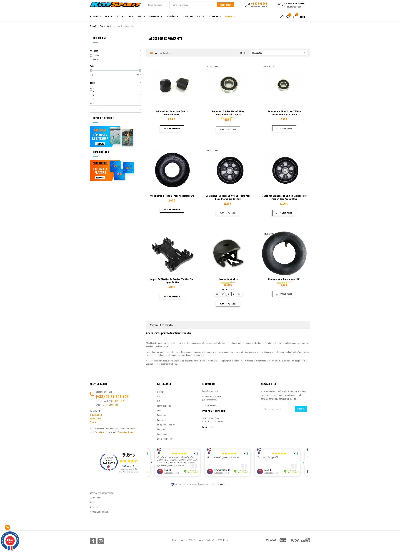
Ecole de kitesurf (164, 438)
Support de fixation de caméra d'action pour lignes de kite (171, 281)
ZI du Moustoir (96, 414)
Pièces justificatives (99, 511)
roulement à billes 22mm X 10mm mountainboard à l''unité (284, 113)
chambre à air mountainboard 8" (284, 279)
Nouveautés (279, 52)
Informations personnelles (101, 492)
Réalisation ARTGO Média (217, 540)
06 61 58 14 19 (112, 404)
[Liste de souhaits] (288, 16)
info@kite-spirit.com (125, 432)
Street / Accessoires (166, 424)
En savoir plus (207, 427)
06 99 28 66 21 (118, 400)
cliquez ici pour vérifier (220, 484)
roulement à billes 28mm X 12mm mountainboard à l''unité (228, 113)
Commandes (95, 497)
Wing (159, 396)
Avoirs (92, 502)
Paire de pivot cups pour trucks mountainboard (172, 113)
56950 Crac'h (95, 418)
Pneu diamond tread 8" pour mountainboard (172, 195)
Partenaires (199, 540)
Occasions (162, 429)
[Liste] (156, 53)
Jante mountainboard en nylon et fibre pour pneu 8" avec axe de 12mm (284, 197)
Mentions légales (179, 540)
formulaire (100, 432)
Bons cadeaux (163, 433)
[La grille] (151, 53)
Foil (158, 401)
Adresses (94, 506)
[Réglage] (281, 17)
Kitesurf (160, 391)
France (93, 422)
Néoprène (161, 419)
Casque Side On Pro (228, 279)
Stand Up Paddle (164, 405)
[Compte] (306, 10)
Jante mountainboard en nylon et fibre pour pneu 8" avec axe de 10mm (228, 197)
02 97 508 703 (117, 396)
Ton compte (95, 487)
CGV (190, 540)
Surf (159, 410)
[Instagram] (101, 541)
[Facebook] (93, 541)
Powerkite (161, 415)
